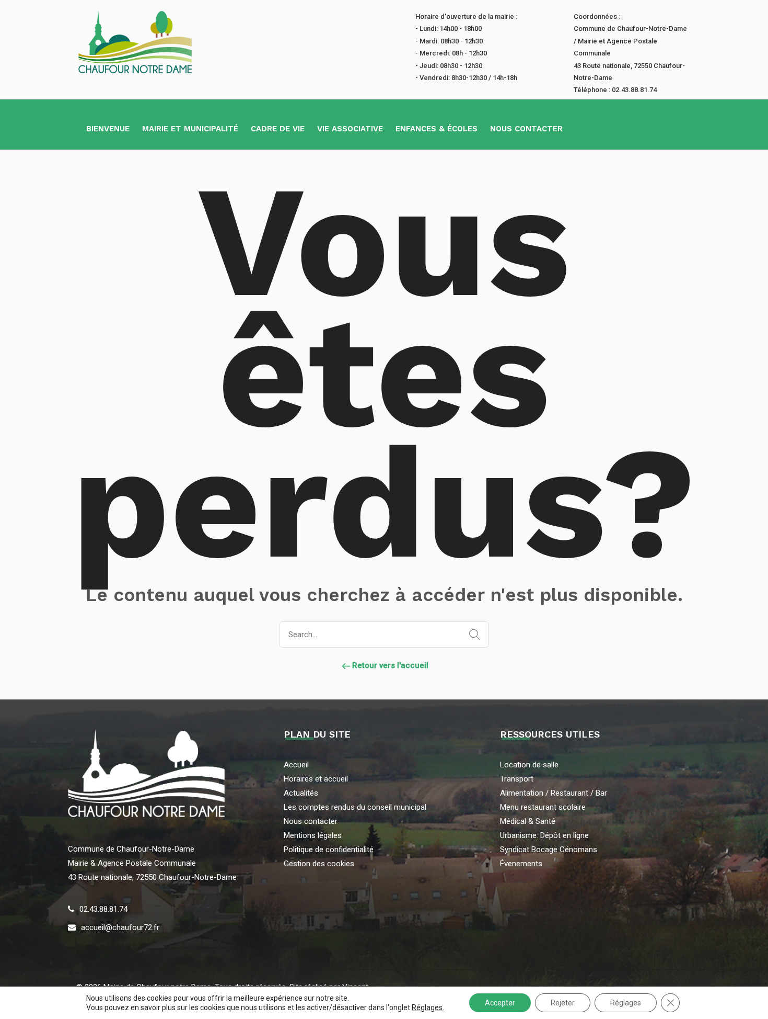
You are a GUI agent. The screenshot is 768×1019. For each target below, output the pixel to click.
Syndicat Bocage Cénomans (548, 849)
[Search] (472, 635)
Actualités (301, 793)
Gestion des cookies (319, 863)
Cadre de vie (278, 128)
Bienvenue (108, 128)
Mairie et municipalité (190, 128)
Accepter (500, 1003)
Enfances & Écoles (436, 128)
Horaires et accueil (316, 779)
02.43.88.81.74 (103, 909)
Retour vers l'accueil (389, 665)
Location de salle (529, 764)
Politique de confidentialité (329, 849)
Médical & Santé (527, 821)
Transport (516, 779)
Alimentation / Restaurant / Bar (553, 793)
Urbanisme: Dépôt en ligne (544, 835)
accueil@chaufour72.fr (120, 927)
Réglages (427, 1007)
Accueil (296, 764)
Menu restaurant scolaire (543, 807)
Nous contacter (526, 128)
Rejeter (563, 1003)
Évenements (521, 863)
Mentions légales (313, 835)
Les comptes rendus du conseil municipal (355, 807)
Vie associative (350, 128)
